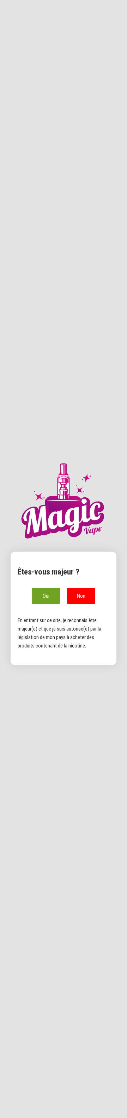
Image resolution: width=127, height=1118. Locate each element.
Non (81, 596)
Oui (46, 596)
